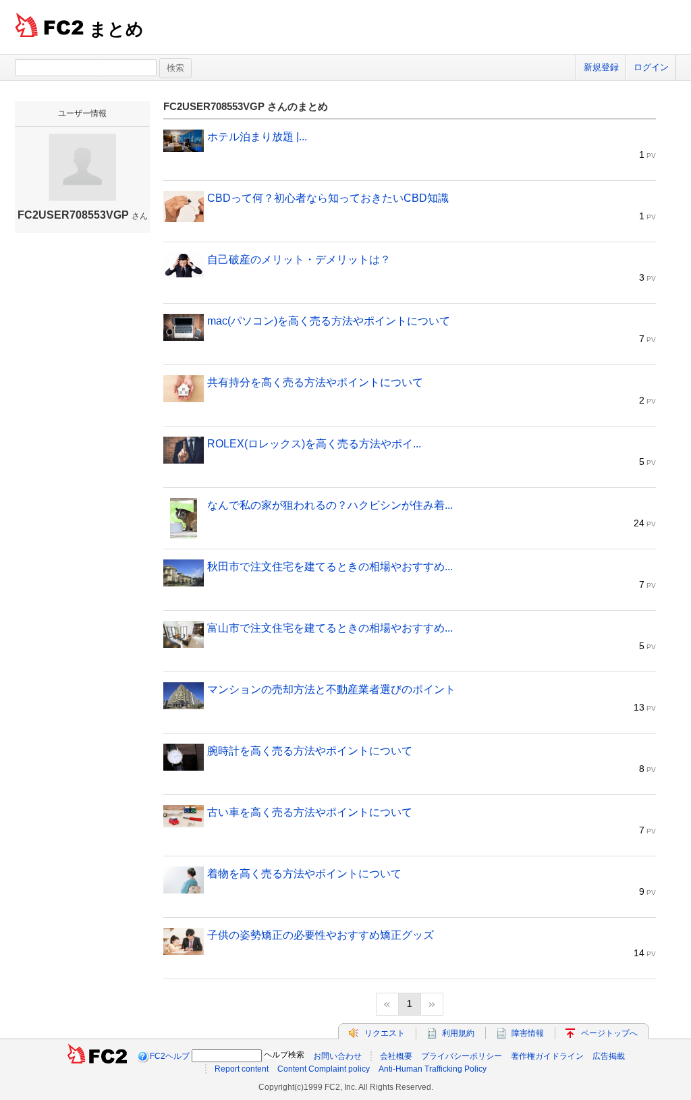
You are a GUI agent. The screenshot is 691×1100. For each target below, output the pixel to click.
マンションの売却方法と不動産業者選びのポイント (331, 689)
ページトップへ (609, 1033)
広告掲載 (608, 1056)
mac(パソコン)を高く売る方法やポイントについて (328, 321)
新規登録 (601, 67)
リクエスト (384, 1033)
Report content (242, 1069)
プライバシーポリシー (461, 1056)
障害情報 (528, 1033)
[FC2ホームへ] (97, 1056)
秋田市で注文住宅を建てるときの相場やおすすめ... (330, 566)
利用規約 (458, 1033)
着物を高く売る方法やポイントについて (304, 873)
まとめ (116, 29)
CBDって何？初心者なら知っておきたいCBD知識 (328, 198)
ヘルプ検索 (284, 1055)
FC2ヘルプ (170, 1056)
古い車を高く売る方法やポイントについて (309, 812)
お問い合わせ (337, 1056)
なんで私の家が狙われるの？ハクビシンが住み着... (330, 505)
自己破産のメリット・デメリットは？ (299, 259)
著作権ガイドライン (547, 1056)
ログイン (651, 67)
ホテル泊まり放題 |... (257, 136)
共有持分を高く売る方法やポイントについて (315, 382)
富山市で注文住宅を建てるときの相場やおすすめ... (330, 628)
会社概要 (396, 1056)
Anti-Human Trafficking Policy (433, 1069)
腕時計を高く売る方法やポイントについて (309, 751)
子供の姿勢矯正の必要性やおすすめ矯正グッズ (320, 935)
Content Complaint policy (323, 1069)
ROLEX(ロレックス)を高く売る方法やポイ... (314, 443)
